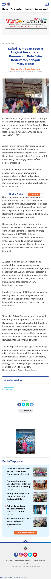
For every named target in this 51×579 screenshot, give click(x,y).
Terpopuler (16, 9)
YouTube (37, 558)
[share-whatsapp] (27, 404)
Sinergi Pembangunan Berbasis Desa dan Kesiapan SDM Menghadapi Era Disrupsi (19, 496)
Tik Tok (25, 564)
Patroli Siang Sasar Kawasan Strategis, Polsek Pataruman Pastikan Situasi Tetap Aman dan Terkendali (17, 509)
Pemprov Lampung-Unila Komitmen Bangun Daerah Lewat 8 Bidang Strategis (19, 484)
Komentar (27, 411)
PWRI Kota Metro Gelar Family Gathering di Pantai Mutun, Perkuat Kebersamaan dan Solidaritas (18, 471)
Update (34, 194)
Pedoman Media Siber (22, 561)
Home (5, 9)
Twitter (31, 558)
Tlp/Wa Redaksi (39, 561)
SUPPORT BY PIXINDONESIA (13, 577)
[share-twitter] (23, 404)
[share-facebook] (19, 404)
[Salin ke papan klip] (32, 404)
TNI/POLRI (9, 389)
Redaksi (9, 561)
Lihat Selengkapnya (25, 532)
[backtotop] (25, 542)
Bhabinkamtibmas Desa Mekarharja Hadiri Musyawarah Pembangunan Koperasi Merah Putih (19, 521)
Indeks (28, 9)
